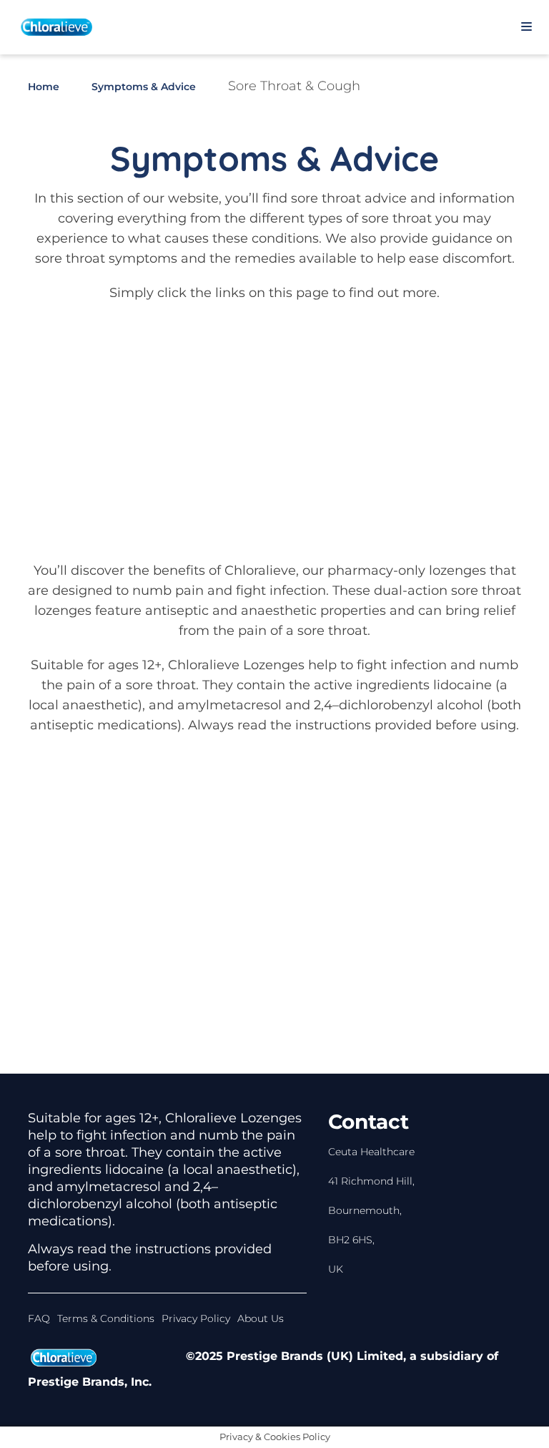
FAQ (39, 1318)
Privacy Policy (196, 1318)
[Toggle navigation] (526, 27)
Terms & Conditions (105, 1318)
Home (43, 86)
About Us (260, 1318)
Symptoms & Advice (144, 86)
